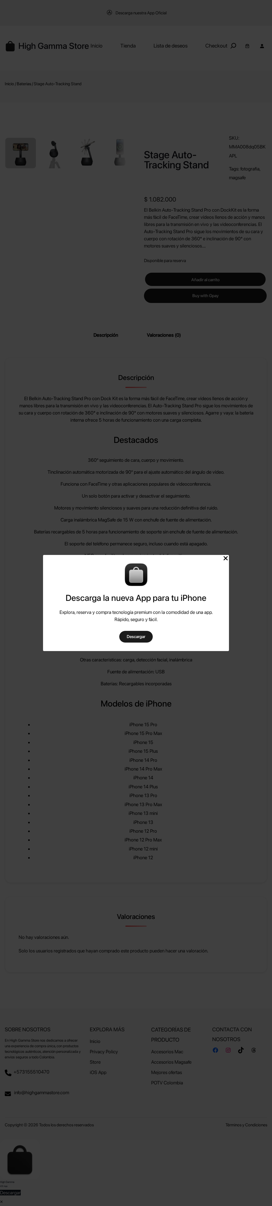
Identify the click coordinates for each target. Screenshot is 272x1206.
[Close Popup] (225, 558)
